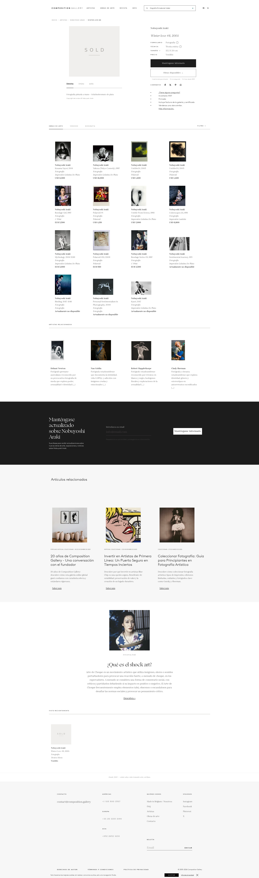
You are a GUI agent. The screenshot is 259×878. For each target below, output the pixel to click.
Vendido (169, 54)
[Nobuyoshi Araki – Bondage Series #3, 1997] (141, 240)
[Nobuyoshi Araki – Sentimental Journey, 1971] (179, 240)
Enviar (188, 848)
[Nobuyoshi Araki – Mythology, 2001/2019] (65, 240)
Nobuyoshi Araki (77, 20)
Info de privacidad (187, 875)
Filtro (200, 126)
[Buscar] (193, 8)
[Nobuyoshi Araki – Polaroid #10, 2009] (103, 240)
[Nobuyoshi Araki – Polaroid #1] (103, 196)
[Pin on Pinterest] (175, 85)
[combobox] (170, 8)
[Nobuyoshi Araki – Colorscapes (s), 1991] (179, 196)
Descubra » (129, 698)
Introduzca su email (115, 427)
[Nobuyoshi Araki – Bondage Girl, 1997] (65, 196)
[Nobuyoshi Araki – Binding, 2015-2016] (65, 285)
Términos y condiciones (101, 869)
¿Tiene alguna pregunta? (169, 92)
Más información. (166, 109)
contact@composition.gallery (74, 802)
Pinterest (187, 811)
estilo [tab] (91, 84)
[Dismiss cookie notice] (197, 875)
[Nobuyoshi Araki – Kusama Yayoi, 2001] (65, 151)
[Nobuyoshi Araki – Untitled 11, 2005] (179, 151)
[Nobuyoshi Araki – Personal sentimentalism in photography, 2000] (103, 285)
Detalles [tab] (69, 84)
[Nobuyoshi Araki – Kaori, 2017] (141, 285)
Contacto (151, 821)
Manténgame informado (173, 63)
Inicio (54, 20)
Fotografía (170, 42)
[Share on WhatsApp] (181, 85)
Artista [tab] (81, 84)
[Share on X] (170, 85)
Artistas (91, 8)
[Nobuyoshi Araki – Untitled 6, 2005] (141, 151)
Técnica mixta (172, 46)
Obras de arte (107, 8)
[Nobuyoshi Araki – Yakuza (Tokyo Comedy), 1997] (103, 151)
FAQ (149, 806)
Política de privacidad (136, 869)
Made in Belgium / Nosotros (159, 801)
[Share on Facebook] (165, 85)
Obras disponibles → (173, 72)
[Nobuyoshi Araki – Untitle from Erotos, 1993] (141, 196)
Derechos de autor (67, 869)
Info (134, 8)
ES (203, 8)
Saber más (57, 588)
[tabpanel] (94, 96)
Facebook (187, 806)
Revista (123, 8)
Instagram (187, 801)
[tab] (56, 127)
